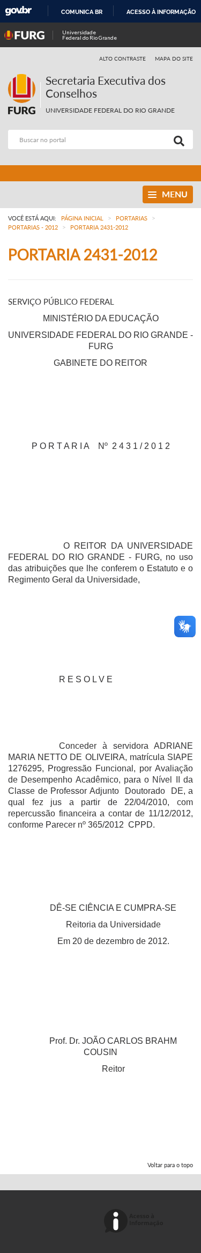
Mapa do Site (174, 58)
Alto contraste (122, 58)
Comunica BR (81, 12)
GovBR (18, 11)
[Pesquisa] (177, 139)
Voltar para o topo (170, 1164)
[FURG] (24, 79)
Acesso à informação (161, 12)
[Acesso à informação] (135, 1221)
